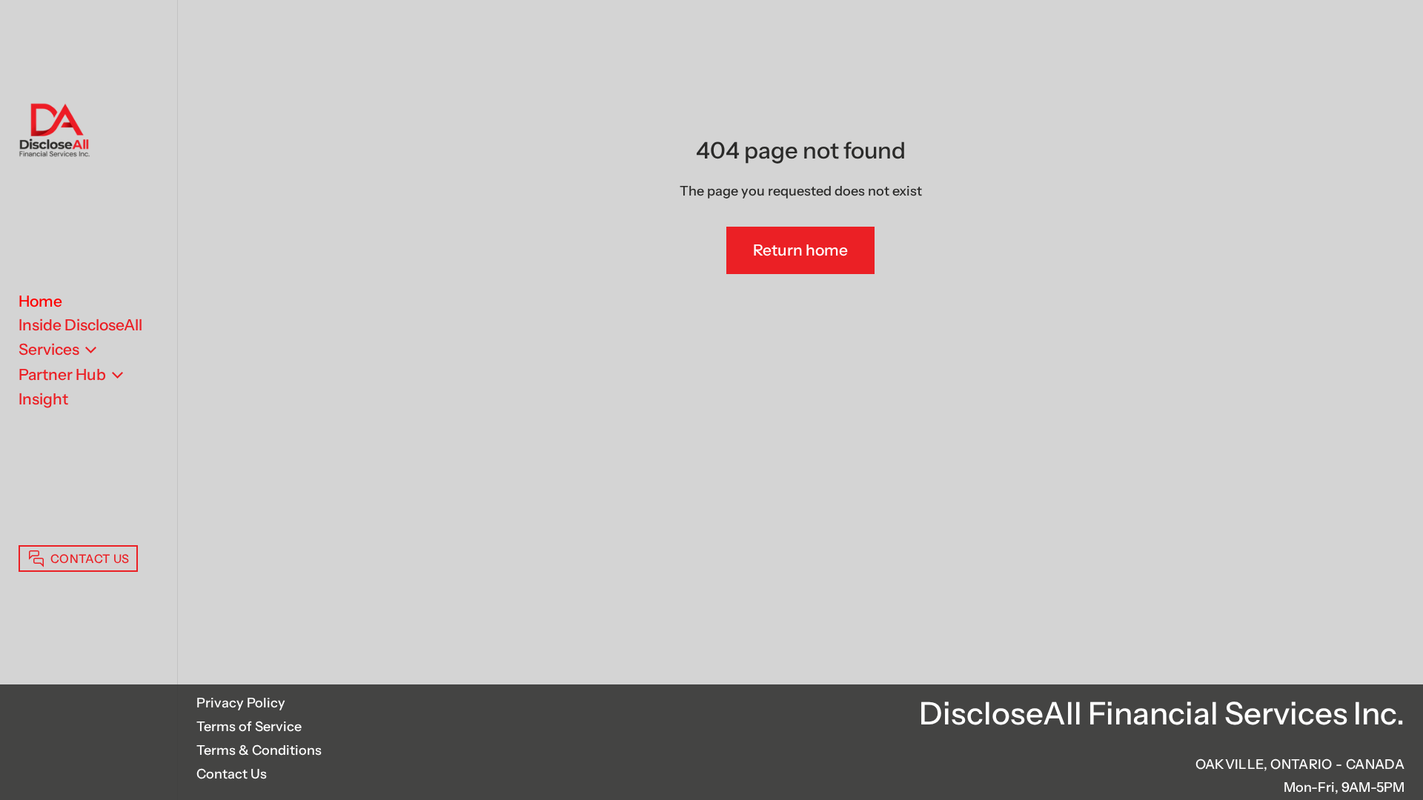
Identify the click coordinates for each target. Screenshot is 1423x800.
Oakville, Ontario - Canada (1299, 764)
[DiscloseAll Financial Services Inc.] (54, 131)
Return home (800, 250)
